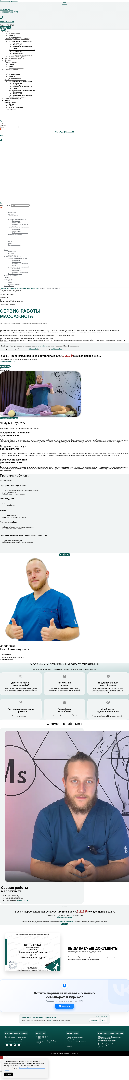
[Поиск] (1, 129)
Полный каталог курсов (17, 97)
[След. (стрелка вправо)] (3, 1079)
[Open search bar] (1, 122)
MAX (36, 349)
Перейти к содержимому (9, 1)
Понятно (8, 1074)
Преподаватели (14, 34)
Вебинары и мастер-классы (22, 46)
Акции (11, 66)
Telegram (94, 1020)
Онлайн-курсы (18, 45)
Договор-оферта (15, 78)
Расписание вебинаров (14, 58)
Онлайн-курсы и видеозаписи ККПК (9, 11)
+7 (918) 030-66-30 (7, 22)
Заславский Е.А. (23, 900)
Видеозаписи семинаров (75, 1037)
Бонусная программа (16, 107)
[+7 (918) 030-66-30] (1, 17)
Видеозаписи (17, 43)
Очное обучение (11, 69)
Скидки (11, 64)
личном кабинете (42, 346)
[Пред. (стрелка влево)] (1, 1079)
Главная (3, 288)
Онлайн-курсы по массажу (29, 288)
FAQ (50, 1020)
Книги (15, 48)
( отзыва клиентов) (8, 361)
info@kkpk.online (56, 349)
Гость (2, 135)
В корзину (65, 554)
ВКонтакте (66, 1006)
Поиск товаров (3, 124)
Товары (7, 100)
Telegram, (32, 349)
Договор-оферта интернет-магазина (110, 1043)
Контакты (12, 35)
